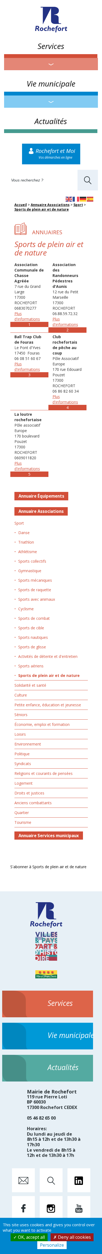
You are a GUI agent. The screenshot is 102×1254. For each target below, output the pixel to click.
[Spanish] (90, 198)
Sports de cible (31, 627)
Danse (24, 532)
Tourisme (22, 822)
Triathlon (26, 542)
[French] (76, 198)
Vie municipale (51, 83)
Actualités (51, 121)
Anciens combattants (33, 802)
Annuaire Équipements (41, 496)
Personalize (52, 1245)
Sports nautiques (33, 637)
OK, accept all (31, 1237)
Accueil (20, 204)
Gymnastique (29, 570)
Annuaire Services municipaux (48, 835)
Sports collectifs (32, 561)
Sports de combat (34, 618)
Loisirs (20, 734)
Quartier (21, 812)
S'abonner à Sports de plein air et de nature (48, 866)
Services (51, 46)
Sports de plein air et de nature (41, 209)
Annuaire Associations (50, 204)
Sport (78, 204)
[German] (83, 198)
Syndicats (22, 763)
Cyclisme (26, 608)
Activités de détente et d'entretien (48, 656)
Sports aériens (31, 665)
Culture (20, 695)
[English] (69, 198)
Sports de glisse (32, 646)
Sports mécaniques (35, 580)
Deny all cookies (74, 1237)
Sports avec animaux (36, 599)
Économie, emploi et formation (42, 724)
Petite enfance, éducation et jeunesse (47, 704)
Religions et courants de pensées (43, 773)
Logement (23, 783)
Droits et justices (29, 793)
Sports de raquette (34, 589)
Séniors (20, 714)
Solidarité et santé (30, 685)
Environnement (27, 744)
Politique (22, 753)
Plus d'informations (27, 316)
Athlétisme (27, 551)
